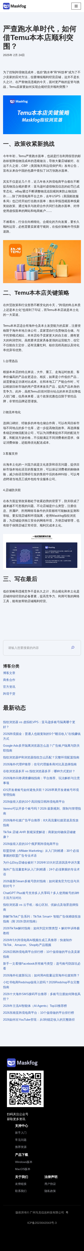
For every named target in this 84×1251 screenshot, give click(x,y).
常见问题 (21, 1139)
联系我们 (21, 1191)
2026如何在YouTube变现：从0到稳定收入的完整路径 (39, 1019)
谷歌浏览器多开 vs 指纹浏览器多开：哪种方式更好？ (39, 771)
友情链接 (21, 1183)
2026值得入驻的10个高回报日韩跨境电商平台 (34, 801)
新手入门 (21, 1132)
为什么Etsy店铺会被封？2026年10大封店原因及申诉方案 (41, 862)
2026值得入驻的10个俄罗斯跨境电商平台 (31, 844)
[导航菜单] (76, 6)
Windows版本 (23, 1162)
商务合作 (9, 680)
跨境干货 (9, 693)
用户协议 (50, 1183)
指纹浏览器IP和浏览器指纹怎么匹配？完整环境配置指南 (41, 757)
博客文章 (9, 673)
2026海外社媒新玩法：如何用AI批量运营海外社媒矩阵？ (41, 975)
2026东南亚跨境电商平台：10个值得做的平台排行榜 (38, 1012)
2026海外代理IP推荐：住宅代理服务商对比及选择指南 (40, 764)
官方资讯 (9, 686)
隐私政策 (50, 1191)
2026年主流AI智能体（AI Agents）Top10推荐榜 (35, 1005)
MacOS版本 (22, 1169)
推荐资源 (21, 1147)
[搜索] (72, 647)
